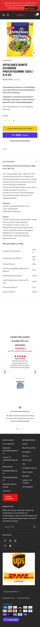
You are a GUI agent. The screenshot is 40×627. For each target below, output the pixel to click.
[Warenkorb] (36, 15)
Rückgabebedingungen (10, 472)
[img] (20, 348)
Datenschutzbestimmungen (10, 485)
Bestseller (25, 476)
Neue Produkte (27, 472)
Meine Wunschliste (29, 448)
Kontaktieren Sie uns (29, 468)
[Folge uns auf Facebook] (5, 540)
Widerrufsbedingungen (10, 478)
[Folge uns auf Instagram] (15, 540)
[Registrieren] (34, 527)
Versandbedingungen (22, 421)
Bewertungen (27, 460)
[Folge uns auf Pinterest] (5, 545)
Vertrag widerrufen (9, 497)
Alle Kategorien (27, 487)
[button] (5, 371)
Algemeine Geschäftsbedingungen (10, 450)
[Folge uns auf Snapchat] (10, 545)
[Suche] (8, 15)
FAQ (23, 464)
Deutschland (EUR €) (10, 591)
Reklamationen (8, 467)
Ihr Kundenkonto (8, 444)
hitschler (7, 60)
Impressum (7, 491)
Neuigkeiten (26, 452)
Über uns (25, 456)
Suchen (25, 444)
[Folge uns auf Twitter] (10, 540)
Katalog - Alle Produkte (27, 481)
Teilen (5, 149)
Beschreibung (9, 161)
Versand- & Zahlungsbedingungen (10, 460)
